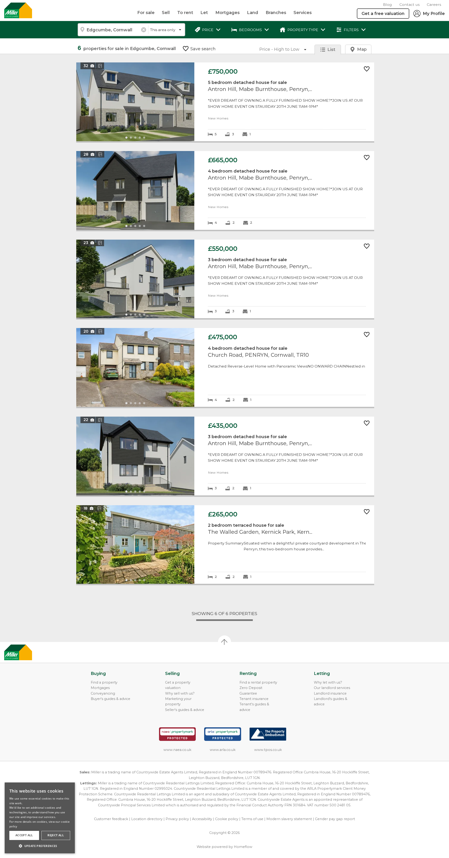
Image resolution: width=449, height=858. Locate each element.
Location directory (147, 819)
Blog (387, 4)
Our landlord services (332, 688)
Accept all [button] (24, 835)
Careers (434, 4)
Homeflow (243, 847)
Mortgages (227, 12)
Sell (166, 12)
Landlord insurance (330, 693)
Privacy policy (177, 819)
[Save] (366, 69)
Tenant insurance (253, 699)
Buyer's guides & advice (110, 699)
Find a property (104, 682)
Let (204, 12)
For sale (146, 12)
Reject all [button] (55, 835)
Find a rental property (258, 682)
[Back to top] (30, 652)
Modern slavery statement (289, 819)
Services (302, 12)
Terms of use (252, 819)
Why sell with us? (180, 693)
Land (252, 12)
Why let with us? (328, 682)
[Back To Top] (224, 642)
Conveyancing (103, 693)
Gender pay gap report (335, 819)
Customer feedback (111, 819)
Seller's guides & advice (184, 710)
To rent (185, 12)
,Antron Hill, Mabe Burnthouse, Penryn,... (225, 101)
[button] (39, 846)
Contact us (409, 4)
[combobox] (113, 29)
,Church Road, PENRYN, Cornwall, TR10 (225, 367)
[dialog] (40, 817)
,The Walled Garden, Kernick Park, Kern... (225, 544)
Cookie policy (226, 819)
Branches (276, 12)
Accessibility (202, 819)
